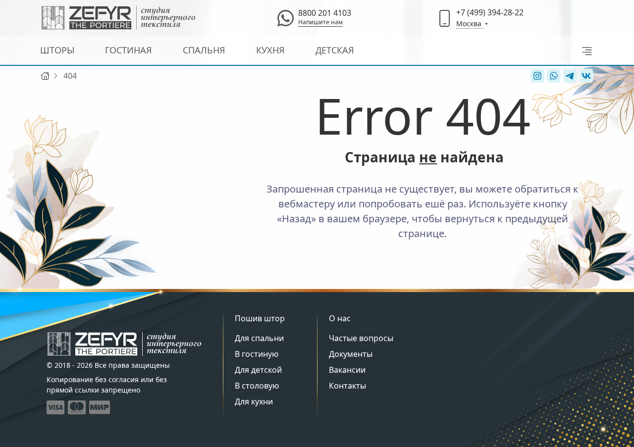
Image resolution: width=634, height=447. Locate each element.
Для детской (258, 369)
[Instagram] (536, 76)
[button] (584, 50)
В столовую (257, 385)
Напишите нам (320, 22)
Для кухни (254, 401)
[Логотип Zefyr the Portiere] (118, 18)
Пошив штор (260, 318)
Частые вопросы (361, 338)
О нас (340, 318)
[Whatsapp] (285, 17)
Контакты (347, 385)
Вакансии (347, 369)
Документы (350, 353)
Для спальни (259, 338)
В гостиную (256, 353)
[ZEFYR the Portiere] (124, 344)
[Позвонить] (444, 17)
